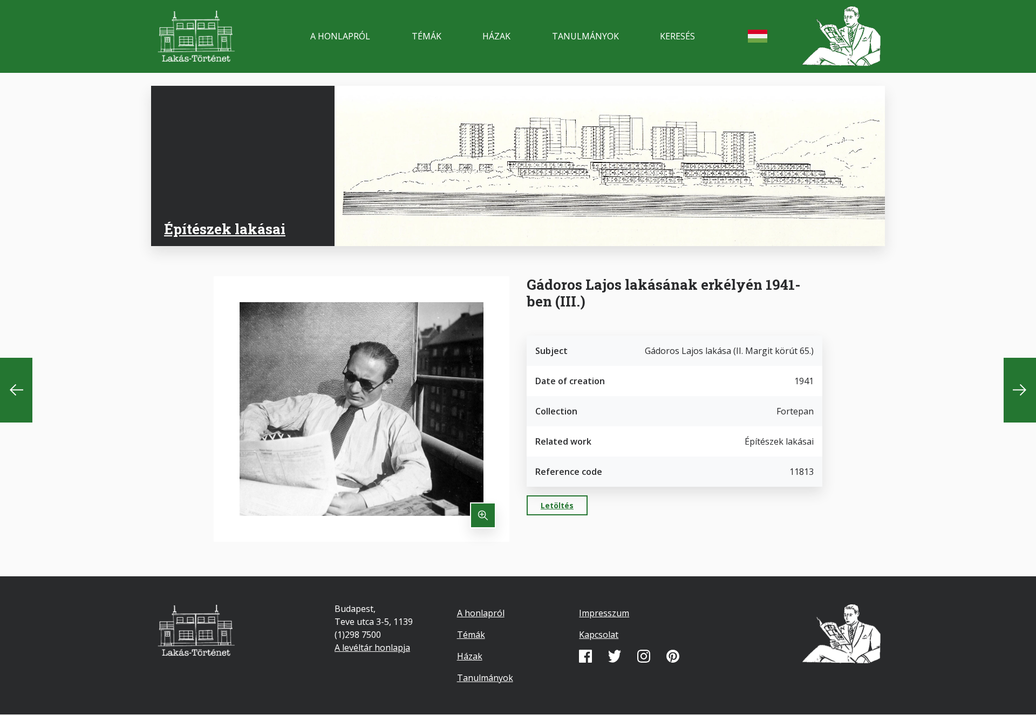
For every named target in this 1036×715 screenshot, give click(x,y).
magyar (757, 36)
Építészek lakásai (224, 229)
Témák (426, 36)
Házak (496, 36)
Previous (16, 390)
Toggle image (483, 515)
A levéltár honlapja (372, 647)
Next (1020, 390)
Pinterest (672, 656)
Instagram (643, 656)
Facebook (585, 656)
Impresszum (604, 613)
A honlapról (340, 36)
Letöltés (557, 505)
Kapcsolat (598, 635)
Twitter (614, 656)
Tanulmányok (585, 36)
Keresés (677, 36)
